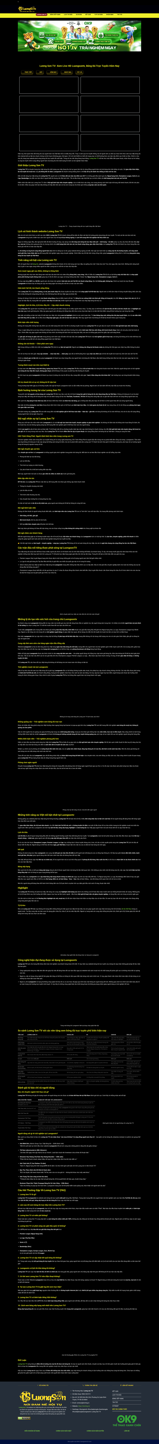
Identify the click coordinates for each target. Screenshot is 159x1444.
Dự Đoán (79, 14)
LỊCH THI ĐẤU (68, 14)
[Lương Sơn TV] (27, 9)
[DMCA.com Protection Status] (24, 1418)
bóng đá (35, 264)
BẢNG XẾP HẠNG (55, 14)
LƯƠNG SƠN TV (41, 14)
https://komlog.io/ (84, 1406)
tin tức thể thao (127, 909)
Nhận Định (109, 14)
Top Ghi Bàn (98, 14)
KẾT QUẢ (88, 14)
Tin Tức (119, 14)
